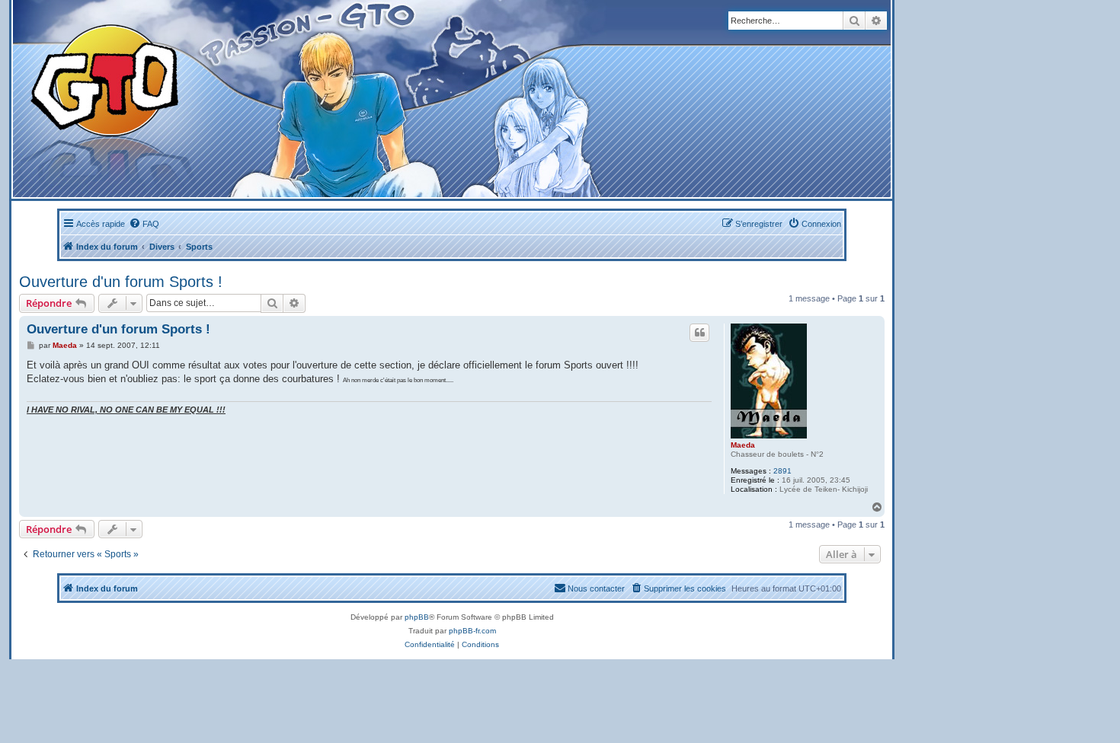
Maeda (743, 445)
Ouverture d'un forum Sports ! (120, 281)
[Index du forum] (298, 98)
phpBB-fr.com (472, 631)
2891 (782, 471)
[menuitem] (144, 224)
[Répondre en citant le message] (699, 333)
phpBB (417, 617)
